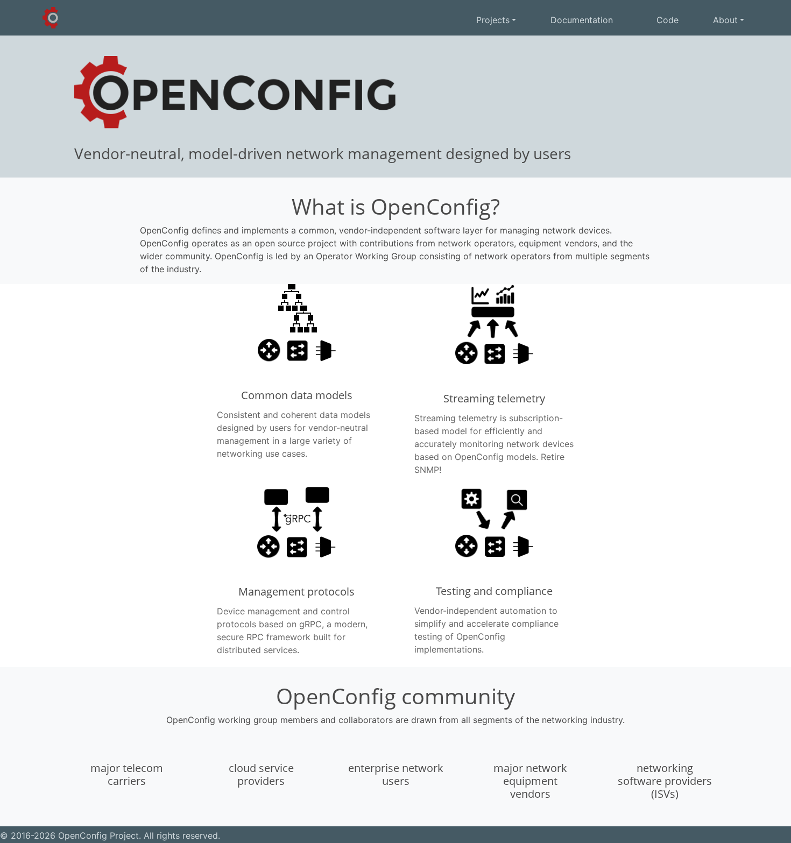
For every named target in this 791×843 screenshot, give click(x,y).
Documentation (581, 20)
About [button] (725, 20)
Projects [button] (493, 20)
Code (666, 20)
